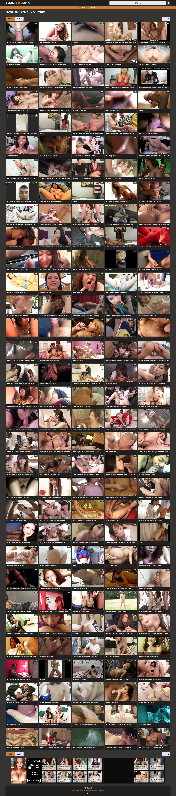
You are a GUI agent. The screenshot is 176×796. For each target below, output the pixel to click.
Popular (83, 8)
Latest (93, 8)
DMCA (88, 793)
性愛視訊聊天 (88, 788)
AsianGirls (18, 3)
